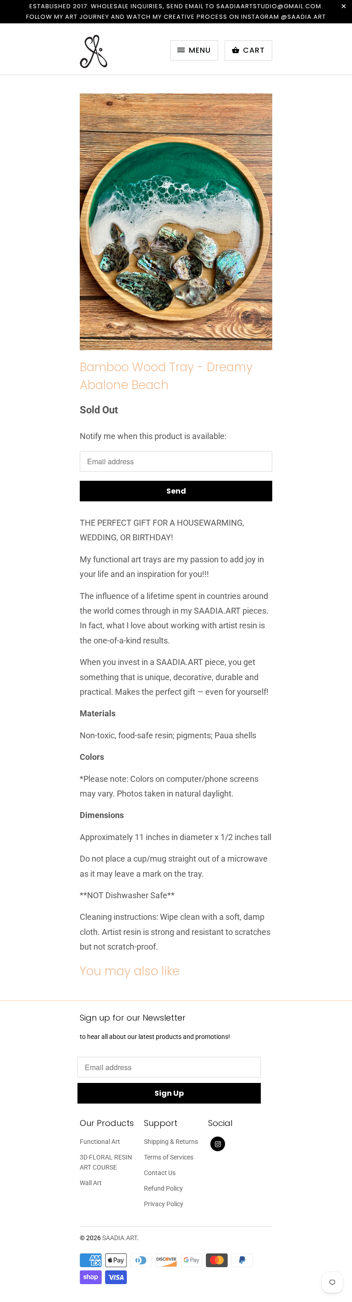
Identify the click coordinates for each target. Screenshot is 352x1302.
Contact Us (160, 1172)
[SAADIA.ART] (116, 52)
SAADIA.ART (119, 1238)
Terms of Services (168, 1157)
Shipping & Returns (171, 1141)
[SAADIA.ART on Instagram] (217, 1144)
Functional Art (100, 1141)
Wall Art (91, 1183)
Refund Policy (163, 1188)
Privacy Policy (163, 1204)
